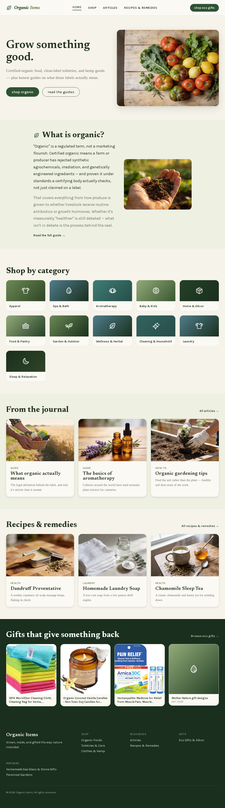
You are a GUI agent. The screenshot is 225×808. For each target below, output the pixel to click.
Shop (92, 8)
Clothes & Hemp (93, 751)
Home (77, 7)
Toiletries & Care (93, 745)
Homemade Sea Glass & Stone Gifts (31, 769)
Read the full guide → (49, 235)
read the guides (61, 92)
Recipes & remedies (140, 8)
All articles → (209, 411)
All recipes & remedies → (200, 526)
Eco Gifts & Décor (191, 740)
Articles (110, 8)
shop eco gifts (204, 8)
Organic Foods (91, 740)
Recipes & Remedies (144, 745)
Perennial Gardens (19, 775)
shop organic (23, 92)
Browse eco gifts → (205, 636)
